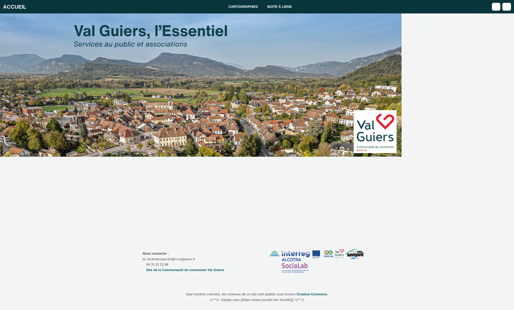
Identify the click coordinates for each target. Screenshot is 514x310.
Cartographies (243, 7)
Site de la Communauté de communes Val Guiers (184, 270)
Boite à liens (279, 7)
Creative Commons (312, 294)
